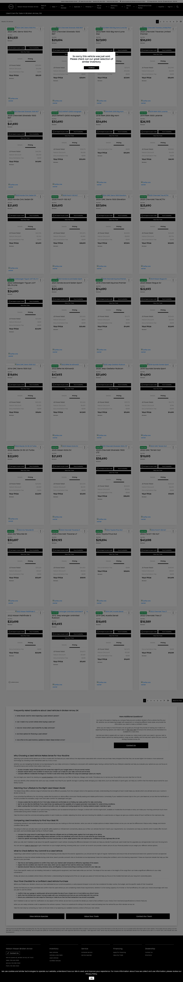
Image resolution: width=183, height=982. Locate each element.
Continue (91, 68)
